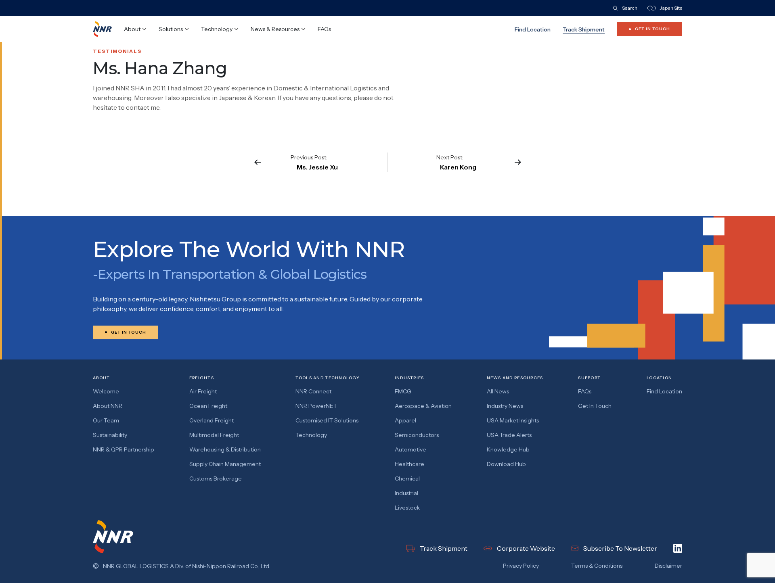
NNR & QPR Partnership (123, 449)
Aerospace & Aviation (423, 406)
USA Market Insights (513, 420)
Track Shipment (584, 29)
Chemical (407, 478)
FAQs (324, 29)
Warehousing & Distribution (225, 449)
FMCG (403, 391)
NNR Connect (313, 391)
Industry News (505, 406)
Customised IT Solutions (326, 420)
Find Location (533, 29)
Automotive (410, 449)
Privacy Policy (521, 565)
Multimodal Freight (214, 435)
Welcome (106, 391)
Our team (106, 420)
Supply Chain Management (225, 464)
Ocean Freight (208, 406)
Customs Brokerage (215, 478)
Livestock (407, 507)
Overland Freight (211, 420)
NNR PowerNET (316, 406)
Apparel (405, 420)
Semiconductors (417, 435)
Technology (311, 435)
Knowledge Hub (508, 449)
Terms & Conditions (596, 565)
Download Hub (506, 464)
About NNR (107, 406)
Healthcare (409, 464)
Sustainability (110, 435)
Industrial (406, 493)
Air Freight (203, 391)
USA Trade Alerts (509, 435)
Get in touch (595, 406)
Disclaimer (668, 565)
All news (498, 391)
